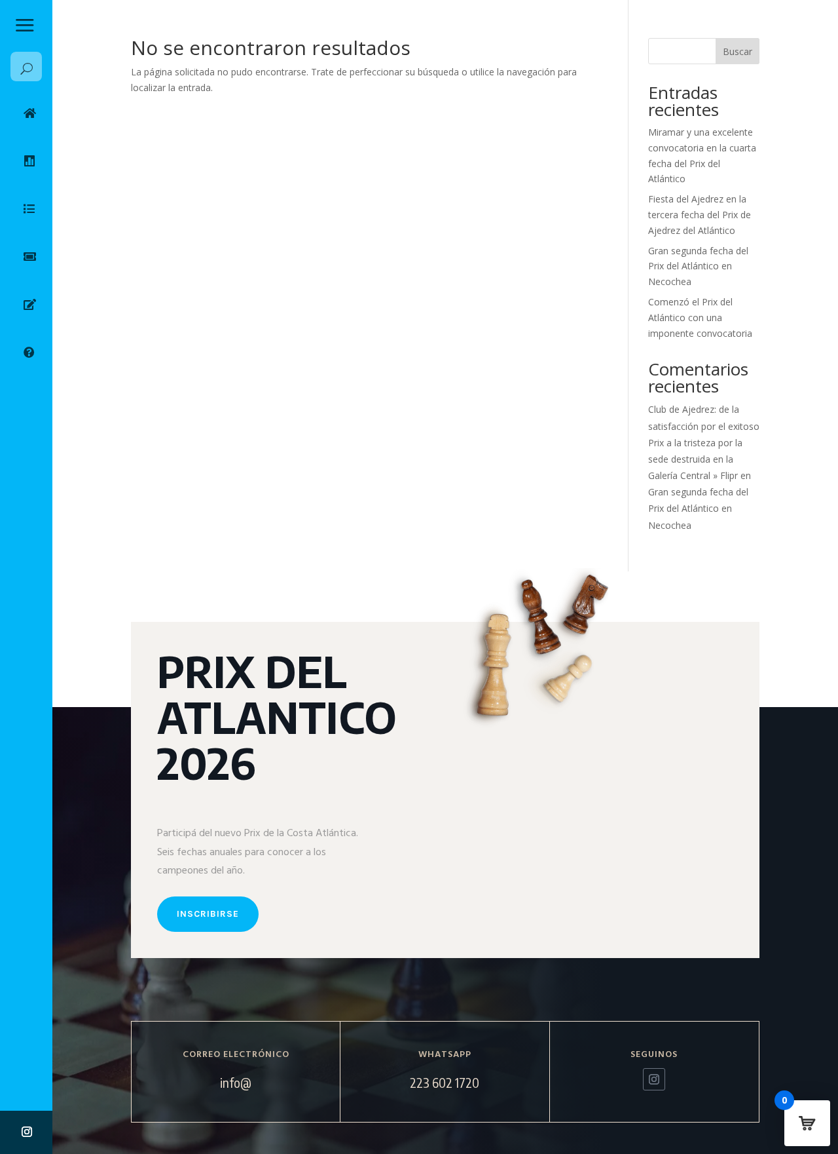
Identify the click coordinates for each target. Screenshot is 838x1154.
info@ (235, 1082)
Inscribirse (208, 913)
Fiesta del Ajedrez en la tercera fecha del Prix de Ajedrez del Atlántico (699, 215)
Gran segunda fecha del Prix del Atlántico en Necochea (698, 266)
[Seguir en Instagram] (26, 1131)
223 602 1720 (444, 1082)
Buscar (737, 51)
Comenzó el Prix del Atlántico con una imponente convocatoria (700, 317)
